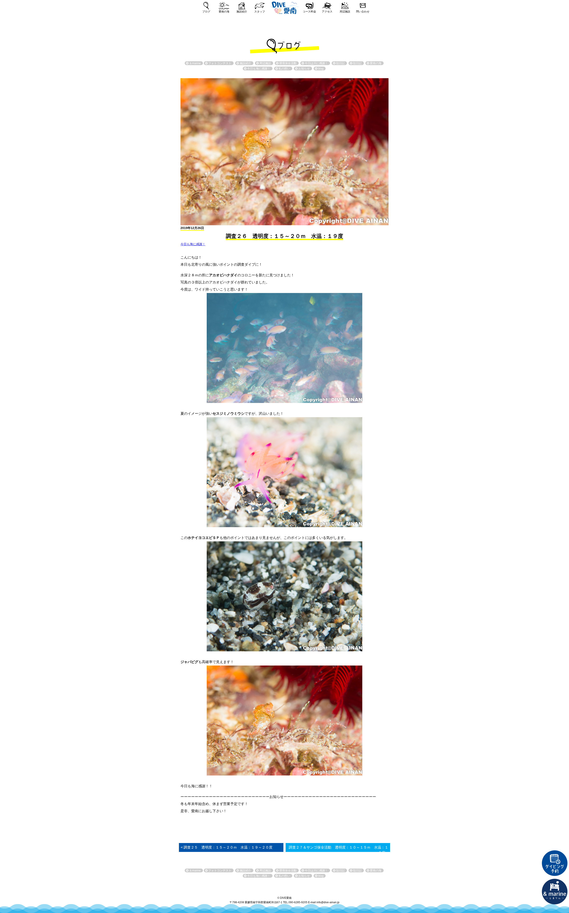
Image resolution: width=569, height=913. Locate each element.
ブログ (206, 11)
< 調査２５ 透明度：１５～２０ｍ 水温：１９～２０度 (226, 847)
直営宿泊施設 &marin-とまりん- (555, 891)
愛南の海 (224, 11)
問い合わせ (362, 11)
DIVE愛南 (284, 7)
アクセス (327, 11)
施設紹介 (241, 11)
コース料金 (309, 11)
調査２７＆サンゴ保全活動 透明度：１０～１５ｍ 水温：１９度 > (338, 850)
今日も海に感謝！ (192, 244)
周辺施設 (345, 11)
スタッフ (259, 11)
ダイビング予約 (555, 863)
